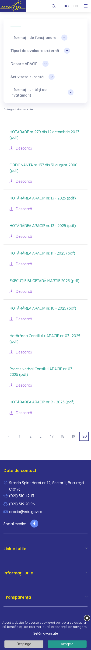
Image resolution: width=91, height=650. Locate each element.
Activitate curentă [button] (27, 76)
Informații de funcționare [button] (33, 37)
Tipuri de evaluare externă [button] (34, 50)
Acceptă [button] (67, 644)
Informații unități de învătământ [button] (28, 92)
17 (51, 436)
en (76, 6)
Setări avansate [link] (45, 633)
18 (62, 436)
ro (66, 6)
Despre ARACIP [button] (24, 63)
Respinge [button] (24, 644)
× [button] (87, 618)
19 (73, 436)
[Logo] (15, 6)
